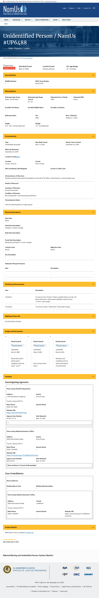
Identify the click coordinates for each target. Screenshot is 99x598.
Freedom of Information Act (41, 591)
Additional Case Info (12, 316)
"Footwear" (8, 307)
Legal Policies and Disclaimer (71, 586)
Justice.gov (63, 591)
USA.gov (55, 591)
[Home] (15, 10)
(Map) (18, 157)
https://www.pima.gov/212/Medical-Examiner (22, 455)
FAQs (79, 8)
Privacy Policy (54, 586)
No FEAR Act (87, 586)
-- (5, 275)
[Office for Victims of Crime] (77, 574)
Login (64, 8)
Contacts (8, 377)
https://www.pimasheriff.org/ (17, 413)
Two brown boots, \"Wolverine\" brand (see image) (52, 307)
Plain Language (43, 586)
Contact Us (87, 8)
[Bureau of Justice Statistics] (77, 569)
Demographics (10, 91)
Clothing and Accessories (14, 284)
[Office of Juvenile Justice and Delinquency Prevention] (65, 575)
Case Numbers (10, 75)
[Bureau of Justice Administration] (65, 567)
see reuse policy (27, 58)
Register (71, 8)
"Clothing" (8, 297)
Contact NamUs (11, 527)
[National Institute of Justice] (88, 567)
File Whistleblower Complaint (26, 586)
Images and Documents (14, 331)
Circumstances (10, 136)
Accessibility (10, 586)
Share (95, 8)
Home (6, 23)
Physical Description (13, 212)
